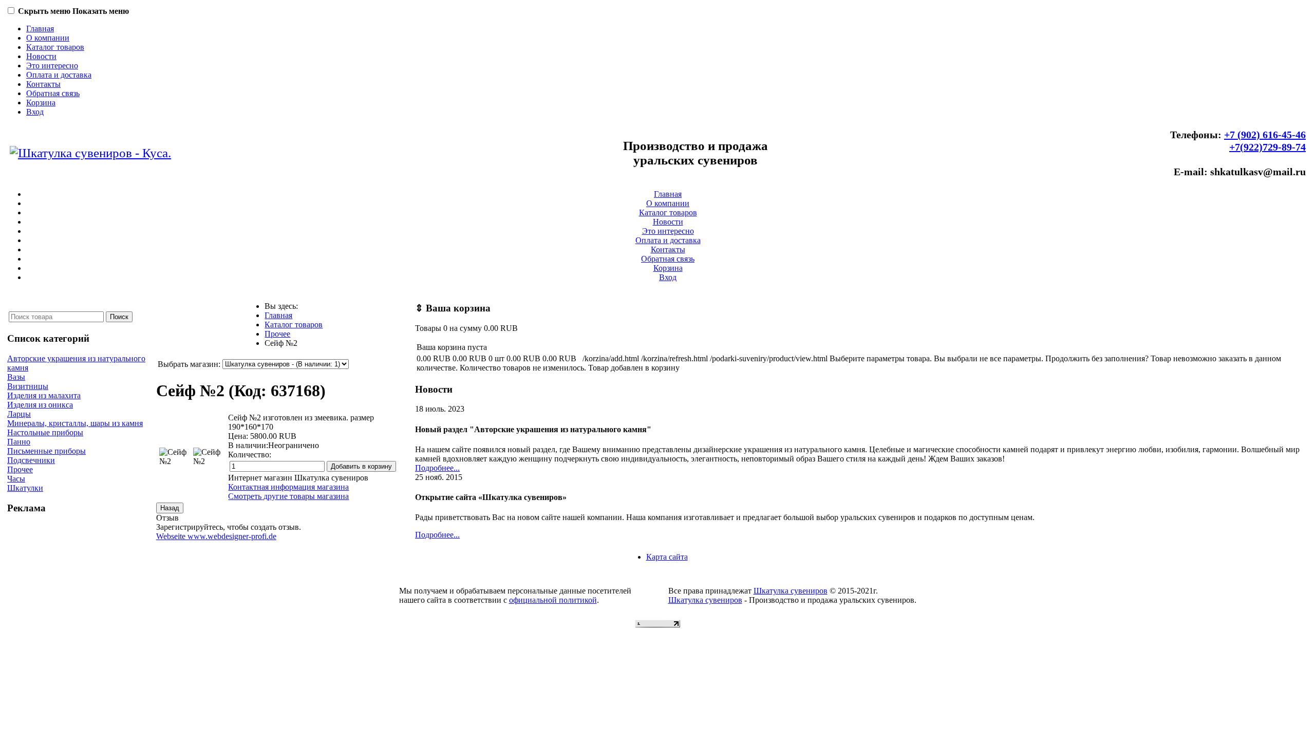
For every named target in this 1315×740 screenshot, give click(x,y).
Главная (40, 28)
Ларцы (19, 414)
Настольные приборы (45, 432)
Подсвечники (31, 460)
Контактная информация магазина (288, 487)
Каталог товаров (55, 47)
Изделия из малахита (44, 395)
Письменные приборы (46, 451)
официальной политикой (553, 600)
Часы (16, 478)
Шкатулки (25, 488)
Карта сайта (667, 556)
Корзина (40, 102)
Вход (35, 111)
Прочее (20, 469)
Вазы (16, 377)
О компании (47, 37)
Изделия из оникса (40, 404)
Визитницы (27, 386)
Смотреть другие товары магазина (288, 496)
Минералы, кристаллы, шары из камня (75, 423)
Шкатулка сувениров (791, 590)
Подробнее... (437, 468)
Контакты (43, 84)
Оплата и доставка (58, 74)
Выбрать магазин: (189, 364)
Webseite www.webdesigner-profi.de (216, 536)
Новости (41, 56)
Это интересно (52, 65)
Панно (18, 441)
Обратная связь (53, 93)
